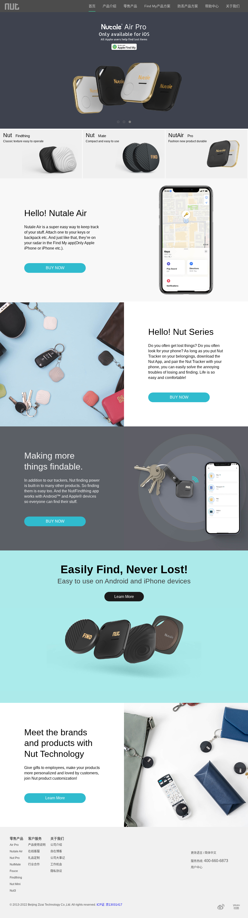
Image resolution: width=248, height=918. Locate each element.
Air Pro (14, 845)
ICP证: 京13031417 (109, 904)
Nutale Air (16, 851)
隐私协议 (56, 871)
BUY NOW (55, 268)
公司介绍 (56, 845)
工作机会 (56, 864)
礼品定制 (34, 858)
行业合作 (34, 864)
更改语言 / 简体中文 (203, 853)
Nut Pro (15, 858)
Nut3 (13, 890)
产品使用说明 (37, 845)
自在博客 (56, 851)
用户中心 (196, 867)
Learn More (124, 597)
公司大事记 (57, 858)
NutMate (15, 864)
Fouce (14, 871)
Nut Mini (15, 884)
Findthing (16, 877)
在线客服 (34, 851)
